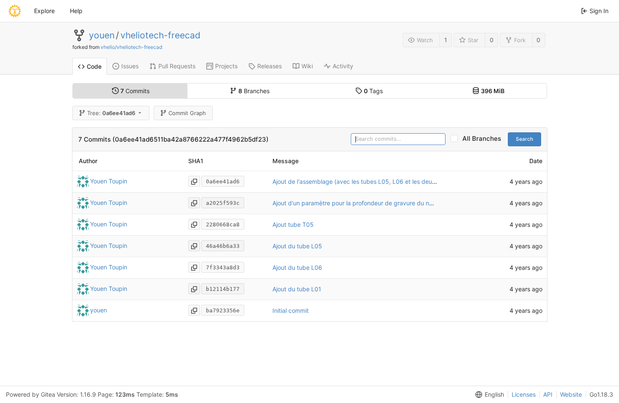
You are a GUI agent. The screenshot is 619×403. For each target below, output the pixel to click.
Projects (226, 66)
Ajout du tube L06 (297, 267)
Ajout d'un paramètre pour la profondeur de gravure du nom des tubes (369, 203)
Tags (373, 90)
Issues (130, 66)
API (547, 394)
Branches (253, 90)
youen (102, 35)
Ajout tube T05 (293, 224)
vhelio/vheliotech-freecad (131, 47)
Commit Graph (187, 113)
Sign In (599, 10)
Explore (44, 10)
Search (524, 139)
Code (94, 66)
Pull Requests (176, 66)
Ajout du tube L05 (297, 246)
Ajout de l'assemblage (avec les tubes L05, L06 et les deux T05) (361, 181)
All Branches (484, 138)
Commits (134, 90)
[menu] (488, 394)
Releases (269, 66)
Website (571, 394)
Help (76, 10)
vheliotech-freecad (160, 35)
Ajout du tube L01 (296, 289)
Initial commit (290, 310)
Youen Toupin (108, 181)
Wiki (307, 66)
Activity (343, 66)
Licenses (524, 394)
